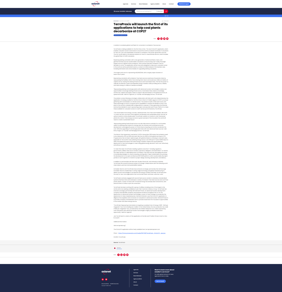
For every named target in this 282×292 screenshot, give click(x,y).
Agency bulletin (154, 4)
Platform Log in (184, 4)
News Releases (143, 4)
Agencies (125, 4)
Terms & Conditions (105, 283)
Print (167, 15)
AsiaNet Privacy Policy (114, 283)
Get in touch (160, 281)
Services (133, 4)
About (164, 4)
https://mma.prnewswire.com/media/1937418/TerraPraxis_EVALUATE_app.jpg (141, 233)
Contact (171, 4)
